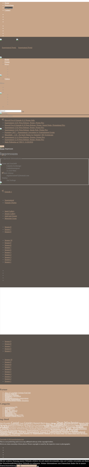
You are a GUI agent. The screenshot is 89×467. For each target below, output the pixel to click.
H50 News (9, 408)
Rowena (40, 428)
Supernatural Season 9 (60, 431)
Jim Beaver (13, 427)
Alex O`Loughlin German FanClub (18, 393)
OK (18, 466)
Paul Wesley (13, 428)
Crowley (28, 422)
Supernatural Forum (64, 430)
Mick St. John (10, 410)
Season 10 (8, 240)
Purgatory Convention (13, 396)
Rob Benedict (33, 428)
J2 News (12, 69)
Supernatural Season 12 (43, 433)
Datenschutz (9, 5)
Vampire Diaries (10, 203)
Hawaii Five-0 (31, 425)
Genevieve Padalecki (15, 425)
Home (7, 3)
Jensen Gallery (10, 214)
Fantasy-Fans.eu (11, 394)
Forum (7, 62)
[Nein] (38, 466)
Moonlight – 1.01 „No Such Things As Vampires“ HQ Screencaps (29, 135)
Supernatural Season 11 (22, 433)
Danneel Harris (39, 423)
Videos (7, 79)
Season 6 (8, 232)
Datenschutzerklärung (28, 466)
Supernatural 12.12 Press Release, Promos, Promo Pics (25, 137)
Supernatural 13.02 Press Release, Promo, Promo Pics (24, 128)
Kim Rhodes (29, 427)
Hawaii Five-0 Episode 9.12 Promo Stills (20, 120)
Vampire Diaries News (17, 76)
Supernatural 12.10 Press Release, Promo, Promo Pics (24, 140)
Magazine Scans (11, 218)
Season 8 (8, 227)
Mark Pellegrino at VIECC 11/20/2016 (19, 142)
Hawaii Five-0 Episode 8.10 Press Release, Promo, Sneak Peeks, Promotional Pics (35, 125)
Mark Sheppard (52, 426)
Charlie (22, 423)
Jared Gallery (9, 211)
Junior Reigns (21, 426)
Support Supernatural (12, 399)
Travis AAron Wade (15, 435)
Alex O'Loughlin (5, 423)
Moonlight (8, 413)
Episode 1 (8, 192)
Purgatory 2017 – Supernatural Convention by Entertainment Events (30, 132)
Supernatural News (16, 67)
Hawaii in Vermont (12, 395)
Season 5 (8, 252)
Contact (7, 10)
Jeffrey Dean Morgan (73, 425)
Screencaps (13, 74)
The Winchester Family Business (17, 401)
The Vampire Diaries (59, 433)
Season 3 (8, 257)
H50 (25, 425)
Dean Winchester (68, 422)
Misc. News (9, 412)
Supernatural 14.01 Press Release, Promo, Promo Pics (24, 123)
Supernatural (9, 200)
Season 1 (8, 262)
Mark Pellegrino (39, 427)
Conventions (14, 72)
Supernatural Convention (38, 430)
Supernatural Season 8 (37, 432)
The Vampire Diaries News (72, 433)
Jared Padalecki (56, 424)
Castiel (15, 422)
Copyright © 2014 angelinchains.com (12, 439)
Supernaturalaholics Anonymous (16, 398)
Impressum (9, 8)
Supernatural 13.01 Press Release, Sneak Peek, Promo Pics (26, 130)
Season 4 (8, 255)
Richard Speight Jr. (23, 428)
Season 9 (8, 243)
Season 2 (8, 260)
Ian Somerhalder (40, 425)
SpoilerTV (8, 397)
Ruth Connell (47, 428)
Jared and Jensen (11, 216)
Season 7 (8, 229)
